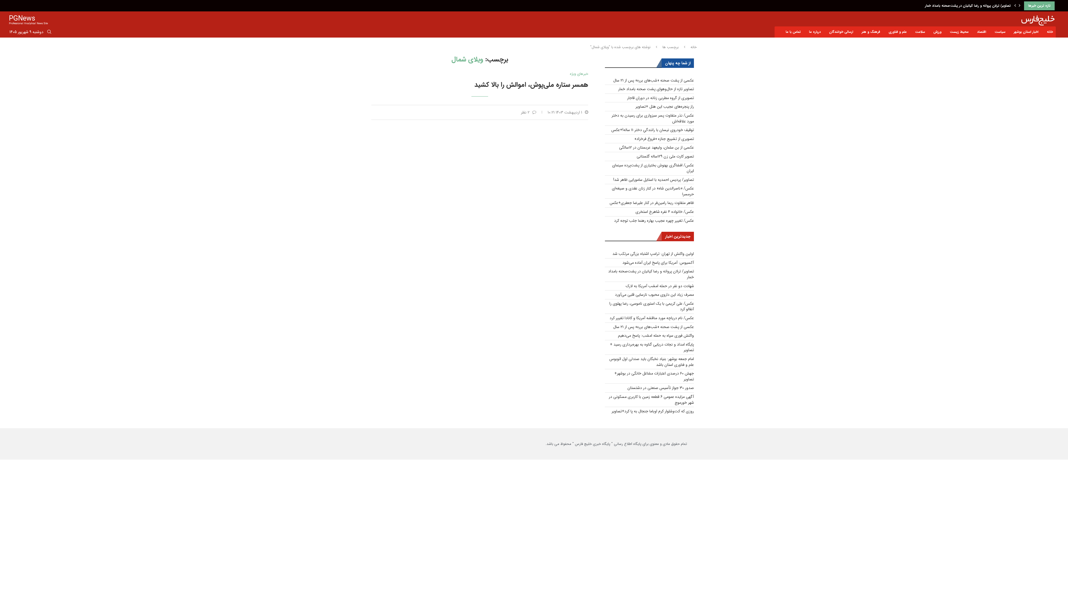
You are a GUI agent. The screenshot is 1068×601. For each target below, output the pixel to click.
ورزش (937, 32)
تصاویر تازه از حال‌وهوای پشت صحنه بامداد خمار (656, 89)
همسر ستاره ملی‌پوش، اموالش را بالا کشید (531, 85)
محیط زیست (959, 32)
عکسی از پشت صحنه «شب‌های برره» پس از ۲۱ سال (653, 80)
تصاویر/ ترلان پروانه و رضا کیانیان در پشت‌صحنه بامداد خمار (968, 5)
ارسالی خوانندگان (841, 32)
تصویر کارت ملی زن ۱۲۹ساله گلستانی (665, 156)
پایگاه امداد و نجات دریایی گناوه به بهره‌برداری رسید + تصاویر (652, 347)
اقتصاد (981, 32)
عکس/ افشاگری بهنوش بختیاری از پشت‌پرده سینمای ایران (653, 168)
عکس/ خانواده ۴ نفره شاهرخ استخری (665, 212)
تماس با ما (793, 32)
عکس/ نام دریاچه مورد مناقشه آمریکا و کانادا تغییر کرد (652, 318)
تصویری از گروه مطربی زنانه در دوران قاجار (660, 98)
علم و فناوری (898, 32)
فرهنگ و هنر (871, 32)
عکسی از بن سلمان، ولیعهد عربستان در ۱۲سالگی (656, 147)
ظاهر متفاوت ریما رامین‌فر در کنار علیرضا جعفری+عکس (652, 203)
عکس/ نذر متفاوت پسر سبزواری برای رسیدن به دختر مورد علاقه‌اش (653, 118)
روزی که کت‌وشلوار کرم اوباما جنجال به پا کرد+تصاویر (653, 411)
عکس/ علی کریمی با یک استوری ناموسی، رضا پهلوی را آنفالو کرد (651, 306)
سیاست (1000, 32)
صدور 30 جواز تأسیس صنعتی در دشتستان (660, 388)
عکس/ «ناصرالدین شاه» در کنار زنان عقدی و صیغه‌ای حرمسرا (653, 191)
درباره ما (815, 32)
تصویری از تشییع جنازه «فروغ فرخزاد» (664, 139)
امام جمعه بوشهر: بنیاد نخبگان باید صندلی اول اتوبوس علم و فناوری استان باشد (651, 362)
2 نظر (525, 112)
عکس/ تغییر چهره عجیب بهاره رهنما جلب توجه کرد (654, 221)
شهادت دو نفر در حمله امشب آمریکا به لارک (660, 286)
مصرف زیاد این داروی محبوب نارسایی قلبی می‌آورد (654, 295)
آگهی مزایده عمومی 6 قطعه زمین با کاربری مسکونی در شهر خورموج (651, 400)
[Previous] (1015, 5)
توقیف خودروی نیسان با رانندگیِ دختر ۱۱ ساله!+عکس (652, 130)
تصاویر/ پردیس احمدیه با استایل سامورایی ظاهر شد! (653, 180)
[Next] (1019, 5)
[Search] (49, 33)
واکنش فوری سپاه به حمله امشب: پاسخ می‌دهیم (656, 335)
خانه (1050, 32)
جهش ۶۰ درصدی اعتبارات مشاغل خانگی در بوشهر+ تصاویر (654, 376)
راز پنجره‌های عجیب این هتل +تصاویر (665, 107)
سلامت (920, 32)
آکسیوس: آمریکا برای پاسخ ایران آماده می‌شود (658, 263)
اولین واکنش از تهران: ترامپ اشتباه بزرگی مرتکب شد (653, 254)
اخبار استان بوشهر (1026, 32)
